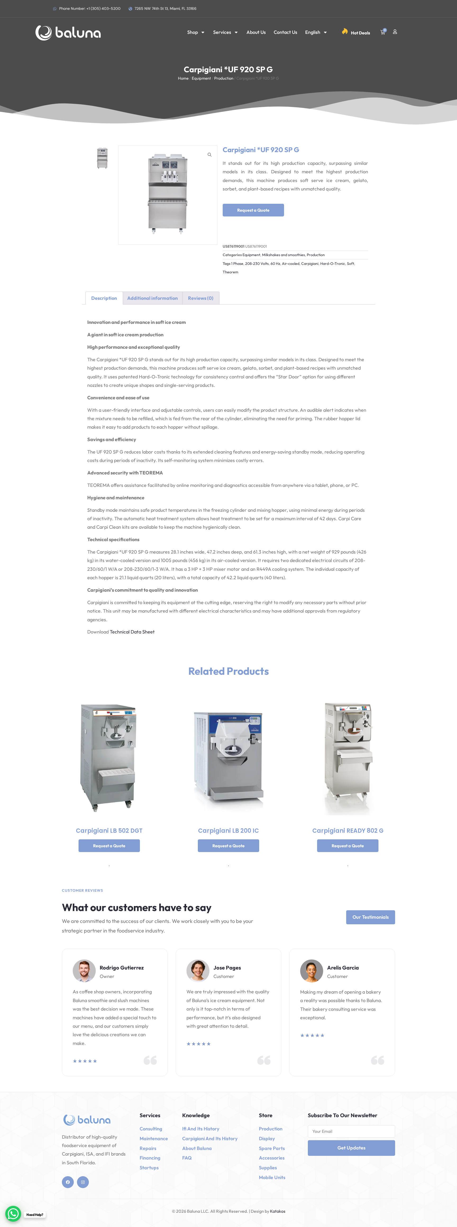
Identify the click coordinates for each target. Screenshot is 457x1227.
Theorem (230, 272)
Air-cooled (290, 263)
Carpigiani (309, 263)
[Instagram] (83, 1182)
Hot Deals (360, 32)
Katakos (277, 1211)
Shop (192, 32)
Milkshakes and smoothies (283, 254)
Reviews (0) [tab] (200, 298)
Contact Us (285, 32)
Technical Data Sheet (132, 632)
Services (222, 32)
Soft (350, 263)
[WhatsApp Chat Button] (13, 1214)
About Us (256, 32)
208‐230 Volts (257, 263)
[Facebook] (68, 1182)
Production (223, 78)
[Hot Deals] (345, 31)
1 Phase (237, 263)
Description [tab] (104, 298)
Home (183, 78)
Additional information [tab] (152, 298)
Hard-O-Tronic (332, 263)
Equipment (201, 78)
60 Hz (275, 263)
